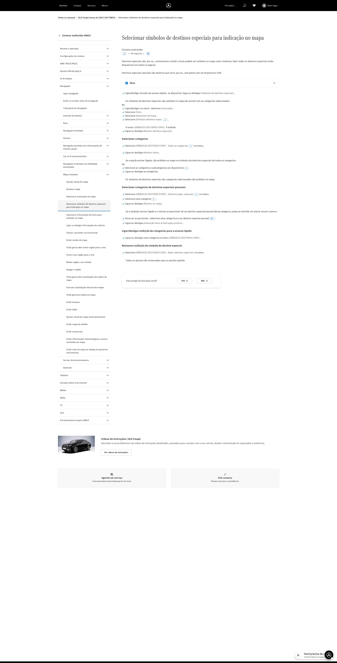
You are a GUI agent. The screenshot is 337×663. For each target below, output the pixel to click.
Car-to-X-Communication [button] (75, 156)
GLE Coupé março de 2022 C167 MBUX (96, 17)
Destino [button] (66, 138)
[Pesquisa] (245, 5)
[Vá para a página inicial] (168, 5)
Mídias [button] (63, 390)
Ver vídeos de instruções (116, 452)
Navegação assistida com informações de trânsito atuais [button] (82, 147)
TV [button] (61, 405)
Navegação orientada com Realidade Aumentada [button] (80, 165)
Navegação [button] (65, 86)
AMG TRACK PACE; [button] (69, 63)
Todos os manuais (66, 17)
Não (203, 280)
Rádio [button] (62, 397)
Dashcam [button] (67, 367)
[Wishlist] (254, 5)
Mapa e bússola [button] (70, 174)
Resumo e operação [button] (69, 48)
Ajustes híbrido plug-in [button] (70, 71)
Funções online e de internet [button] (73, 382)
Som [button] (62, 412)
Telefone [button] (64, 375)
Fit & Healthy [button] (66, 78)
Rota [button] (65, 123)
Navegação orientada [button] (73, 130)
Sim (183, 280)
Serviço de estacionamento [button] (76, 360)
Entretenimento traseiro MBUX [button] (74, 420)
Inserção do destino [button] (72, 115)
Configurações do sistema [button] (72, 56)
